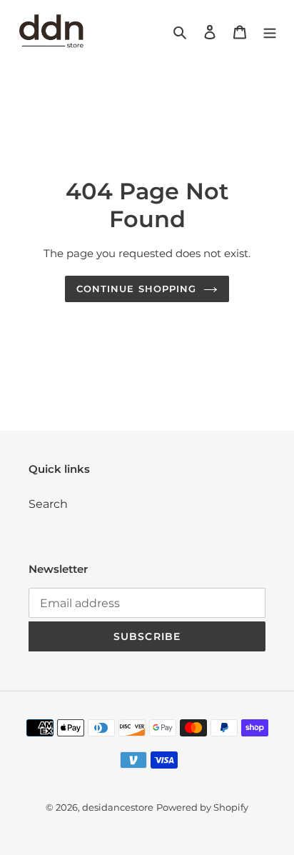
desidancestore (117, 807)
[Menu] (270, 31)
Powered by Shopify (202, 807)
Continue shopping (136, 288)
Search (48, 504)
